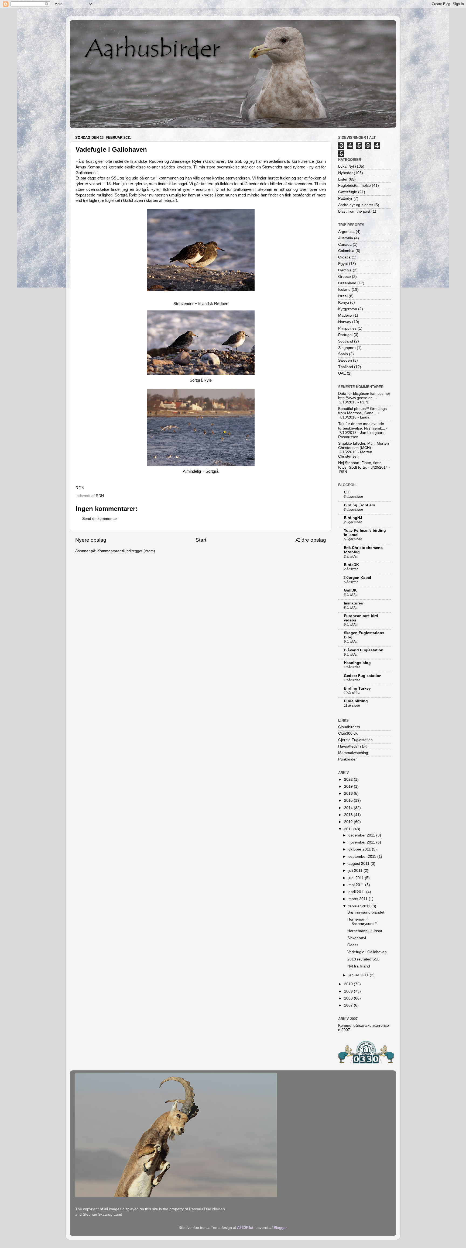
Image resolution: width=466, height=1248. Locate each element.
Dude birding (356, 701)
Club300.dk (348, 733)
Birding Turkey (357, 688)
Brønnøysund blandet (365, 912)
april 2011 (357, 892)
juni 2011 (356, 878)
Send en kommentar (99, 519)
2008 (349, 998)
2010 (349, 984)
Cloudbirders (349, 727)
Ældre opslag (310, 540)
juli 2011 (356, 871)
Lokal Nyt (346, 166)
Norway (344, 322)
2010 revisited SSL (363, 959)
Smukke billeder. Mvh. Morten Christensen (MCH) (363, 445)
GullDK (350, 590)
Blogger (280, 1228)
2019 (349, 786)
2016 (349, 793)
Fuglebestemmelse (354, 186)
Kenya (343, 302)
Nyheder (345, 173)
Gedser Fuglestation (363, 676)
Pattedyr (345, 198)
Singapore (347, 348)
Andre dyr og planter (355, 205)
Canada (345, 245)
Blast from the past (354, 211)
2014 (349, 808)
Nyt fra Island (358, 966)
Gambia (345, 270)
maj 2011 (356, 885)
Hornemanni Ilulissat (364, 931)
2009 (349, 991)
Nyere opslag (90, 540)
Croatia (344, 257)
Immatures (353, 603)
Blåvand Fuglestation (363, 650)
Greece (344, 277)
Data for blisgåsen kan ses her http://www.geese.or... (364, 396)
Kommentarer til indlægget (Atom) (126, 551)
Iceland (344, 290)
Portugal (345, 335)
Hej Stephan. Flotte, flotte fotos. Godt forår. (360, 465)
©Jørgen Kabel (357, 578)
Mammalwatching (353, 753)
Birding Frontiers (359, 505)
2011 (348, 829)
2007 (349, 1005)
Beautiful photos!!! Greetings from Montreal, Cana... (362, 411)
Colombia (346, 251)
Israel (343, 296)
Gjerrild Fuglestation (355, 740)
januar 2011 (359, 975)
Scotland (345, 341)
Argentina (346, 232)
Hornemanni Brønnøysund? (362, 921)
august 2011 (359, 864)
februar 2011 (359, 906)
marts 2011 (358, 899)
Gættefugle (347, 192)
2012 (349, 822)
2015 (349, 800)
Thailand (345, 367)
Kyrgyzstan (347, 309)
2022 (349, 779)
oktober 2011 (360, 849)
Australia (345, 238)
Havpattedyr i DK (352, 746)
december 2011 (362, 835)
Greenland (347, 283)
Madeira (345, 315)
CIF (347, 492)
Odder (352, 945)
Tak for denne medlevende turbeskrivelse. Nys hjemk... (361, 426)
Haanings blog (357, 663)
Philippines (347, 328)
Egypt (343, 264)
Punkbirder (347, 759)
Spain (343, 354)
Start (201, 540)
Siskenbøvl (356, 938)
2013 (349, 815)
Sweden (345, 360)
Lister (343, 179)
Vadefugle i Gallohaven (367, 952)
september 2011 (362, 857)
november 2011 (362, 842)
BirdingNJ (353, 518)
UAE (342, 373)
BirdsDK (351, 565)
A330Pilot (245, 1228)
